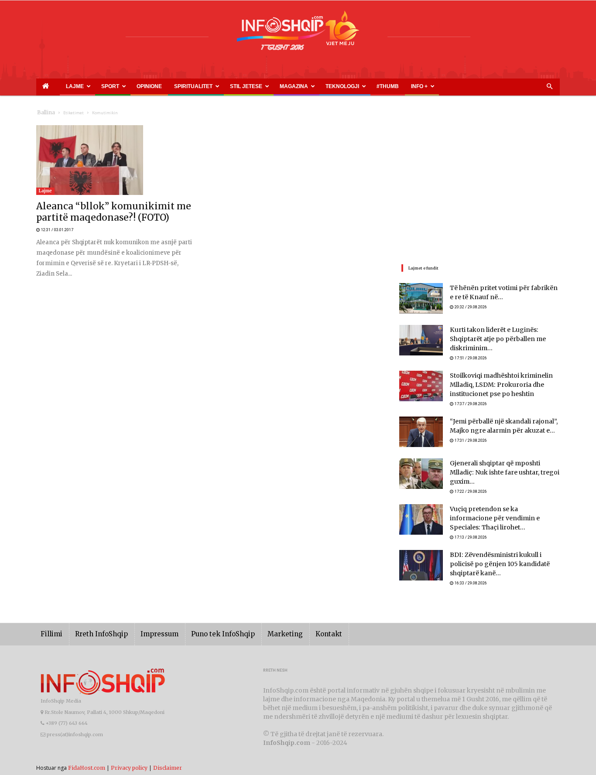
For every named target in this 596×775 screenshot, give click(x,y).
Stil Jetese (192, 86)
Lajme (62, 86)
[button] (549, 86)
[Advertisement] (479, 186)
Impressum (147, 619)
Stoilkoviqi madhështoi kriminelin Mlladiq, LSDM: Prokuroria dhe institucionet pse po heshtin (495, 381)
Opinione (117, 86)
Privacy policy (129, 753)
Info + (323, 86)
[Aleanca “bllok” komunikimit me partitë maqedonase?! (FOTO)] (116, 160)
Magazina (229, 86)
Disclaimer (167, 753)
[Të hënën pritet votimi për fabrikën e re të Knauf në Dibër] (421, 298)
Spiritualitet (149, 86)
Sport (89, 86)
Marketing (259, 619)
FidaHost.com (86, 753)
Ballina (44, 112)
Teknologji (267, 86)
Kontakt (299, 619)
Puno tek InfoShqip (204, 619)
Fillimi (50, 619)
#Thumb (301, 86)
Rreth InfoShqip (94, 619)
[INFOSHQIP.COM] (298, 33)
